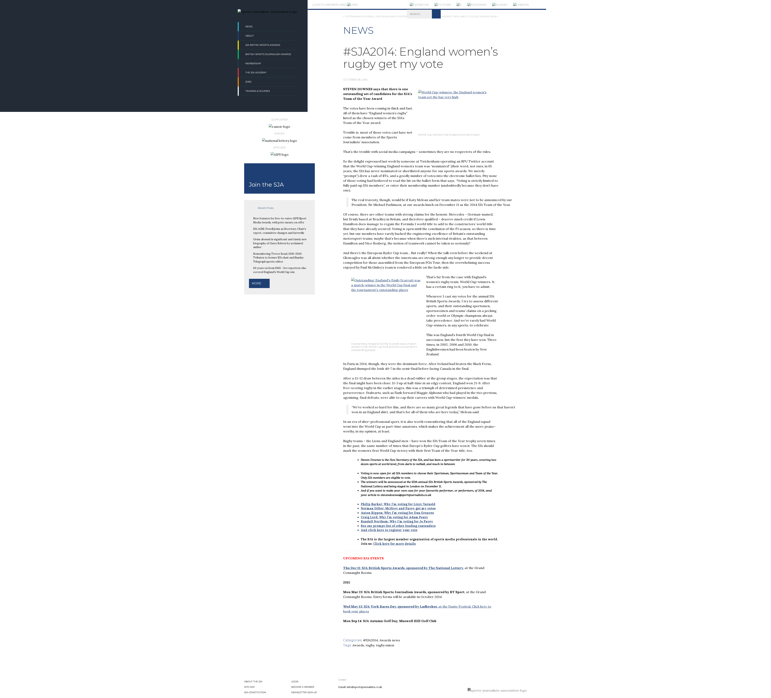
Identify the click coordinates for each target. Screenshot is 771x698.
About (249, 35)
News (248, 26)
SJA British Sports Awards (262, 45)
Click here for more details (394, 544)
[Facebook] (419, 5)
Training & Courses (257, 91)
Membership (253, 63)
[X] (459, 5)
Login (294, 681)
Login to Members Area (329, 4)
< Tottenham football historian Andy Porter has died (381, 16)
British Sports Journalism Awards (268, 54)
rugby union (385, 645)
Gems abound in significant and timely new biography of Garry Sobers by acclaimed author (280, 243)
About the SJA (253, 681)
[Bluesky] (499, 5)
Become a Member (302, 687)
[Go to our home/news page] (267, 12)
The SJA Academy (255, 72)
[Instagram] (477, 5)
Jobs (248, 81)
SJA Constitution (255, 692)
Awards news (389, 640)
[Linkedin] (521, 5)
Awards (358, 645)
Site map (249, 687)
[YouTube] (443, 5)
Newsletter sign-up (304, 692)
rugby (370, 645)
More (256, 283)
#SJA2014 (370, 640)
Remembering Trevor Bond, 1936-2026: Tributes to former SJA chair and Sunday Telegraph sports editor (278, 257)
